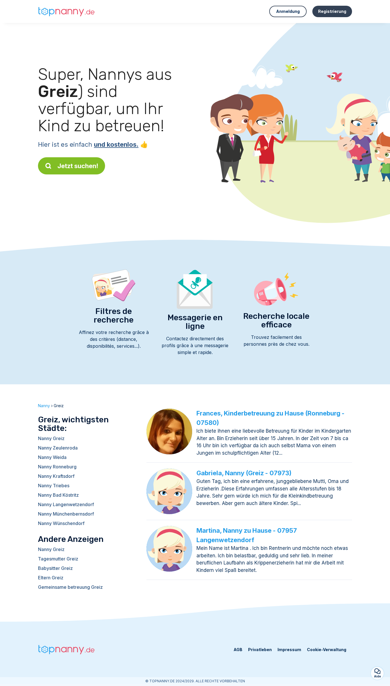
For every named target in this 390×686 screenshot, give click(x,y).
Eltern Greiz (50, 577)
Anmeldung (288, 11)
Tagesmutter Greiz (58, 559)
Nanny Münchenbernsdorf (66, 514)
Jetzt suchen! (77, 166)
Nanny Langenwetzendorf (66, 504)
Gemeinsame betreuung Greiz (70, 587)
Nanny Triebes (53, 485)
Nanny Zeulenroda (58, 448)
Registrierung (332, 11)
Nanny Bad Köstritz (58, 495)
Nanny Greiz (51, 438)
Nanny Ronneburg (57, 467)
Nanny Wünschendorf (61, 523)
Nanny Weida (52, 457)
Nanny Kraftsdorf (56, 476)
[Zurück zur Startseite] (66, 11)
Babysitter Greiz (55, 568)
